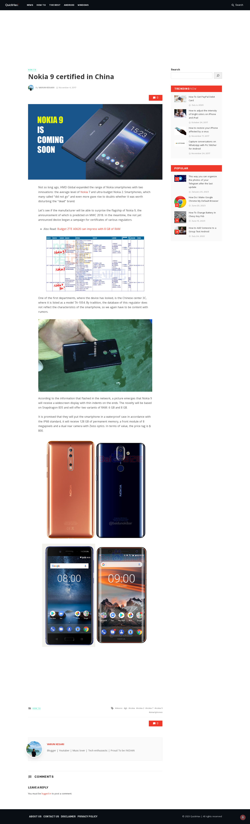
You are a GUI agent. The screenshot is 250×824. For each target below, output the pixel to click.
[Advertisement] (125, 42)
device (119, 708)
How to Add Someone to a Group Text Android (202, 230)
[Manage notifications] (243, 817)
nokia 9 (159, 708)
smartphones (156, 712)
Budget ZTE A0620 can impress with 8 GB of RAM (88, 229)
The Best (55, 5)
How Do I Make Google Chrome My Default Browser (203, 199)
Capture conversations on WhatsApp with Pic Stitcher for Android (202, 145)
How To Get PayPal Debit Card (202, 99)
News (30, 5)
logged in (46, 794)
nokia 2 (140, 708)
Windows (83, 5)
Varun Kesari (46, 87)
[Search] (218, 75)
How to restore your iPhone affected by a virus (203, 130)
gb (126, 708)
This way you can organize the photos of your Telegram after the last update (203, 182)
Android (69, 5)
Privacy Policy (87, 816)
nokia (132, 708)
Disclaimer (68, 816)
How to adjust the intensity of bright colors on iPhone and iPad (203, 114)
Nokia (84, 192)
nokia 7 (150, 708)
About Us (35, 816)
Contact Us (51, 816)
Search (175, 69)
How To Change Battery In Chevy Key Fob (202, 214)
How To (41, 5)
